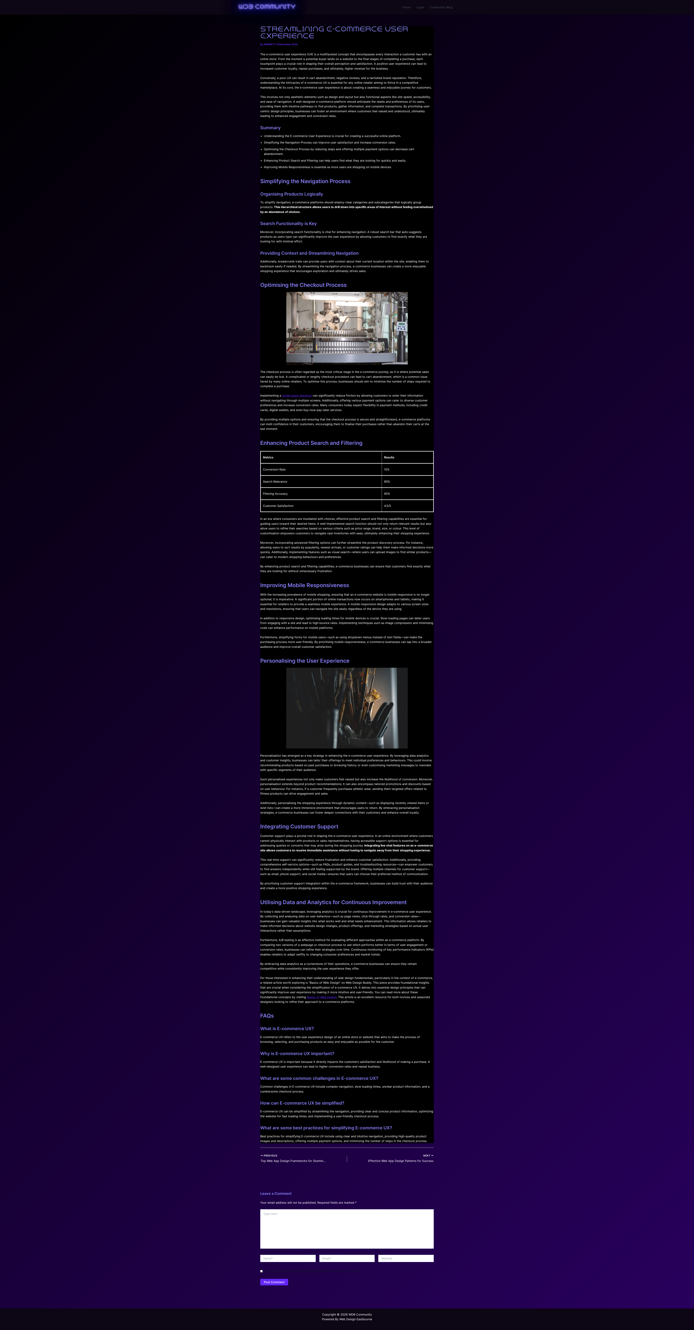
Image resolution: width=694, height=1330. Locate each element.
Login (420, 7)
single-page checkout (297, 395)
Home (406, 7)
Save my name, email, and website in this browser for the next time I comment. (312, 1271)
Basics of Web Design (322, 997)
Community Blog (441, 7)
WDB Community (267, 7)
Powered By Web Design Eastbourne (347, 1319)
